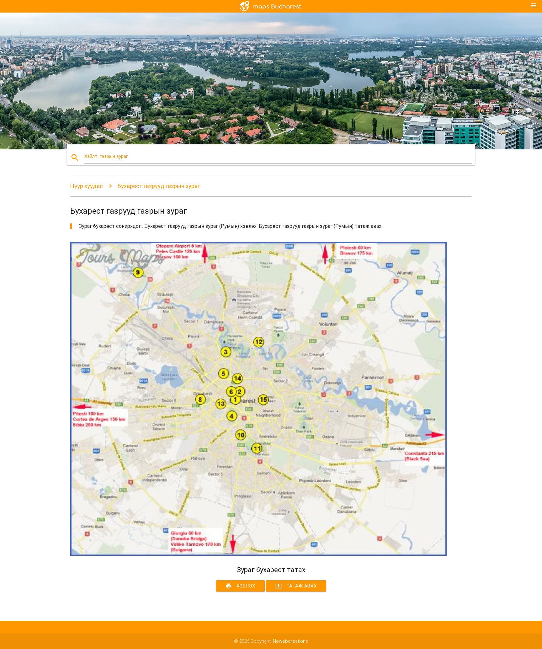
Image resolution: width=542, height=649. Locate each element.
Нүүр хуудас (86, 186)
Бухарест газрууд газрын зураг (159, 186)
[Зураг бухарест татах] (258, 554)
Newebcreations (290, 641)
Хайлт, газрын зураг (106, 156)
